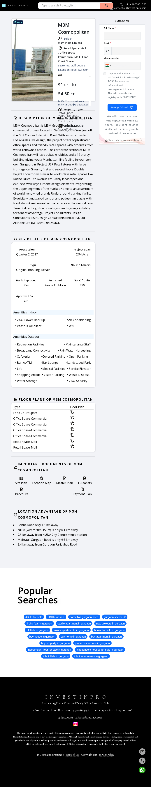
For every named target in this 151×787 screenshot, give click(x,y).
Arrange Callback (120, 107)
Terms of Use (72, 754)
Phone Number (112, 58)
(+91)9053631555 (65, 717)
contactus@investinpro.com (88, 717)
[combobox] (108, 66)
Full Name (110, 28)
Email (107, 43)
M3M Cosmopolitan (73, 28)
